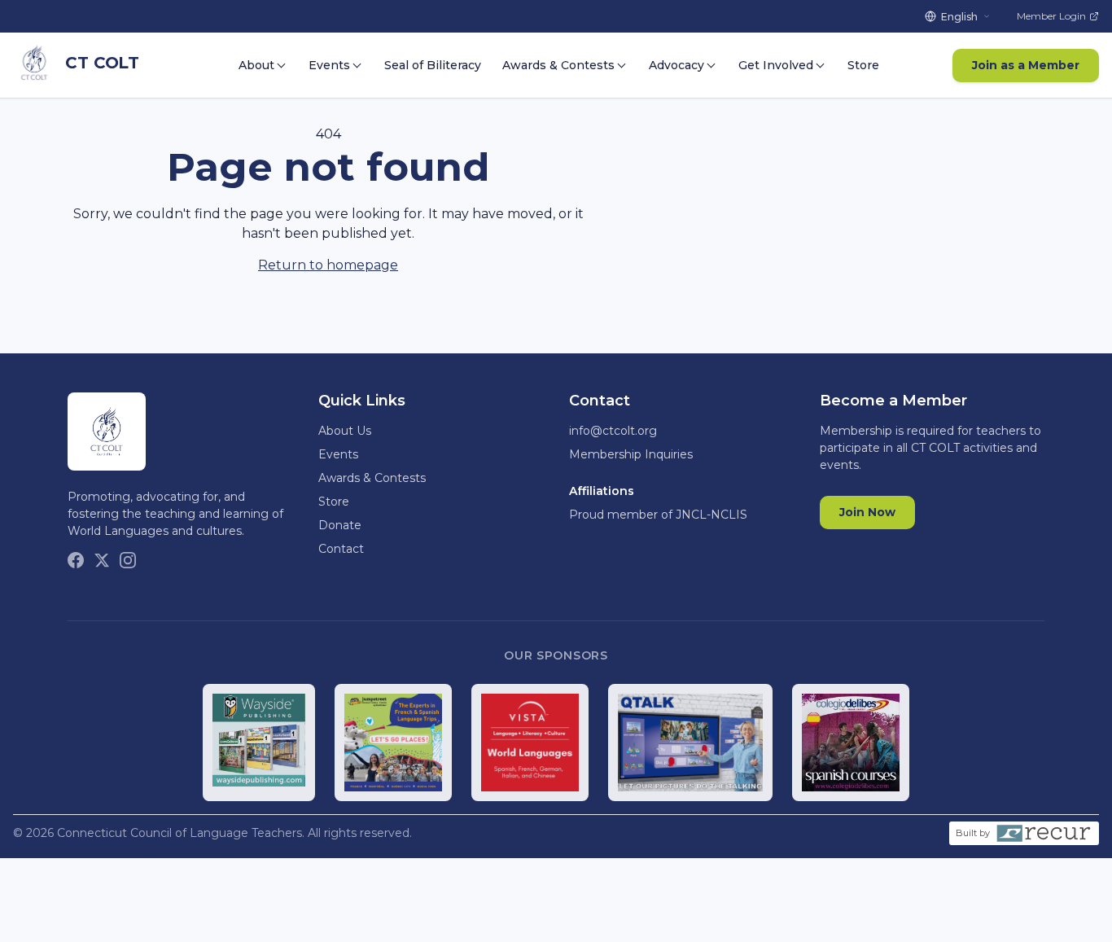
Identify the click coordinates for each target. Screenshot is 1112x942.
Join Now (867, 512)
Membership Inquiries (631, 454)
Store (863, 65)
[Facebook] (76, 560)
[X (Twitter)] (102, 560)
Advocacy (676, 65)
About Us (344, 430)
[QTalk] (690, 742)
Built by (973, 833)
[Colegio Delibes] (850, 742)
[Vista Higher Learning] (530, 742)
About (256, 65)
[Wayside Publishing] (259, 742)
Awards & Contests (558, 65)
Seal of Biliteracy (432, 65)
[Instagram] (128, 560)
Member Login (1051, 16)
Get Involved (775, 65)
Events (329, 65)
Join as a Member (1025, 65)
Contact (341, 548)
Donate (339, 525)
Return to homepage (328, 265)
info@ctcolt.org (613, 430)
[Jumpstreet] (393, 742)
